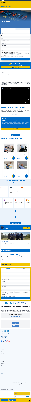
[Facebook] (1, 341)
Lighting (18, 169)
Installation (6, 169)
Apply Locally (3, 358)
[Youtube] (9, 341)
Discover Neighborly (15, 316)
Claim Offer (15, 128)
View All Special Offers (15, 114)
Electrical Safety (7, 152)
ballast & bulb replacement (23, 170)
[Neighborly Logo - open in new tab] (2, 0)
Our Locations (3, 367)
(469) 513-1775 (5, 333)
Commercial (23, 268)
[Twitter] (3, 341)
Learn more (5, 158)
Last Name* (2, 35)
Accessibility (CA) (11, 395)
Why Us (2, 351)
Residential (8, 268)
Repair (18, 152)
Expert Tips (2, 363)
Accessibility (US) (5, 395)
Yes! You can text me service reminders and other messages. (10, 52)
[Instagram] (7, 341)
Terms (13, 54)
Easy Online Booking (16, 67)
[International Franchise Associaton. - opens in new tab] (2, 373)
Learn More (27, 227)
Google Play (16, 325)
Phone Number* (3, 281)
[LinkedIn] (5, 341)
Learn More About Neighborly (6, 264)
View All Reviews (15, 182)
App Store (16, 323)
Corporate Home (3, 370)
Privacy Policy (16, 54)
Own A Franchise (3, 355)
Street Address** (3, 45)
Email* (2, 38)
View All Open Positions (5, 250)
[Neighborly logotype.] (22, 303)
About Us (2, 353)
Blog (1, 365)
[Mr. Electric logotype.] (11, 303)
